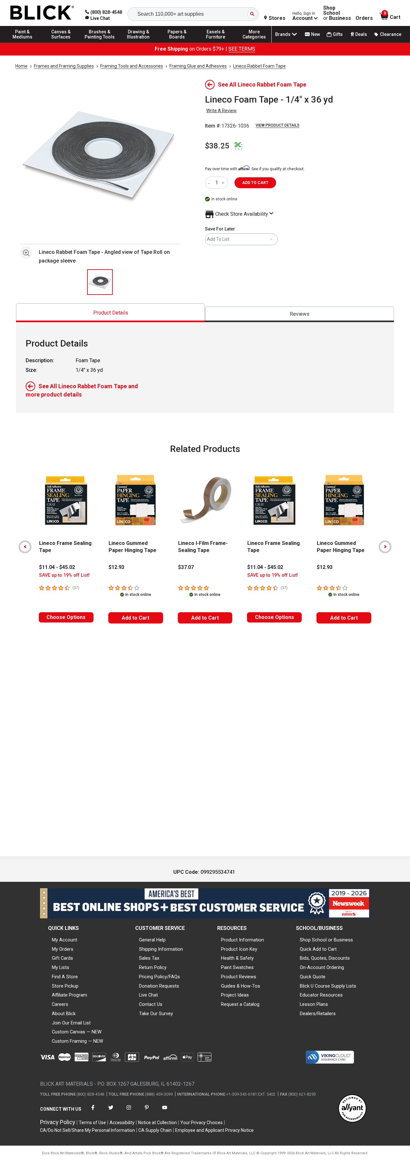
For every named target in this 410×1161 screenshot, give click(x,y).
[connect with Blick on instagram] (128, 1111)
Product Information (242, 940)
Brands (283, 34)
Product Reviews (238, 977)
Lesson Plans (314, 1004)
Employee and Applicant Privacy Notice (214, 1130)
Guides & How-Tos (240, 986)
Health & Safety (237, 958)
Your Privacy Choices (201, 1122)
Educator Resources (321, 995)
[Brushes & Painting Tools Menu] (99, 42)
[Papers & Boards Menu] (177, 42)
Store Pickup (65, 986)
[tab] (110, 312)
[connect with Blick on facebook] (92, 1111)
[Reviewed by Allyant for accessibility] (352, 1109)
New (315, 34)
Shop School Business (337, 13)
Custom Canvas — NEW (77, 1032)
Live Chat (148, 995)
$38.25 (217, 145)
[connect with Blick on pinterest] (146, 1111)
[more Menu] (254, 42)
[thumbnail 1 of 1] (100, 282)
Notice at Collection (157, 1122)
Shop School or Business (326, 940)
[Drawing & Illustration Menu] (138, 42)
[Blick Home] (42, 13)
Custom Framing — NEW (77, 1041)
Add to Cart (135, 618)
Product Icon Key (239, 949)
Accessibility (122, 1122)
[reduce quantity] (210, 182)
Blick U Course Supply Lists (328, 986)
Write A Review (221, 110)
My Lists (60, 967)
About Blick (64, 1013)
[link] (97, 18)
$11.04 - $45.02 (57, 567)
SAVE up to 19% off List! (64, 575)
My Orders (62, 949)
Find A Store (65, 977)
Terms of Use (92, 1122)
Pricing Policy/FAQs (159, 977)
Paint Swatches (237, 967)
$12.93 (116, 567)
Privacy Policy (57, 1122)
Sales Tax (149, 958)
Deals (361, 34)
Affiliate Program (69, 995)
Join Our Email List (71, 1023)
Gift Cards (62, 958)
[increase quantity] (224, 182)
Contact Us (150, 1004)
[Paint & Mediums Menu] (22, 42)
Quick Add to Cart (318, 949)
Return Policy (153, 967)
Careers (60, 1004)
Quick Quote (312, 977)
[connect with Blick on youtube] (164, 1111)
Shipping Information (161, 949)
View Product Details (277, 125)
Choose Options (66, 617)
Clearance (390, 34)
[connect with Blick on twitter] (110, 1111)
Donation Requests (159, 986)
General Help (152, 940)
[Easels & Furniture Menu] (215, 42)
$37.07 (186, 567)
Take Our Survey (156, 1013)
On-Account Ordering (322, 967)
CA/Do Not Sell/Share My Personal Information (87, 1130)
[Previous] (25, 546)
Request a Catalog (240, 1004)
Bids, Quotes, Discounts (325, 958)
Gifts (338, 34)
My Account (64, 940)
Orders (364, 18)
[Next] (385, 546)
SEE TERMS (241, 49)
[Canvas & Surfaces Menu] (61, 42)
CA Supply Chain (155, 1130)
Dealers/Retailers (318, 1013)
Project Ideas (235, 995)
